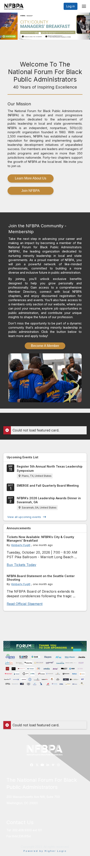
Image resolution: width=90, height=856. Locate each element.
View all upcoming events (24, 517)
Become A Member (45, 346)
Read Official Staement (24, 604)
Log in (70, 6)
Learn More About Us (30, 178)
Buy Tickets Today (21, 565)
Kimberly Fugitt (20, 545)
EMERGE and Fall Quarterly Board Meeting (48, 485)
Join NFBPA (30, 190)
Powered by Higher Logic (45, 850)
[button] (7, 26)
